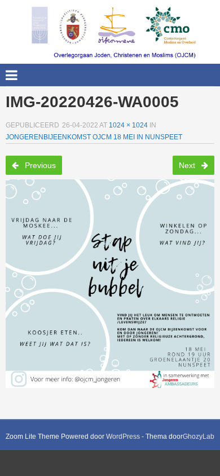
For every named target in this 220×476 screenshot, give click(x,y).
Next (188, 165)
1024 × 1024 (128, 125)
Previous (39, 165)
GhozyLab (198, 436)
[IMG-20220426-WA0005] (110, 283)
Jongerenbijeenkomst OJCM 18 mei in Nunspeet (94, 137)
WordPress (123, 436)
